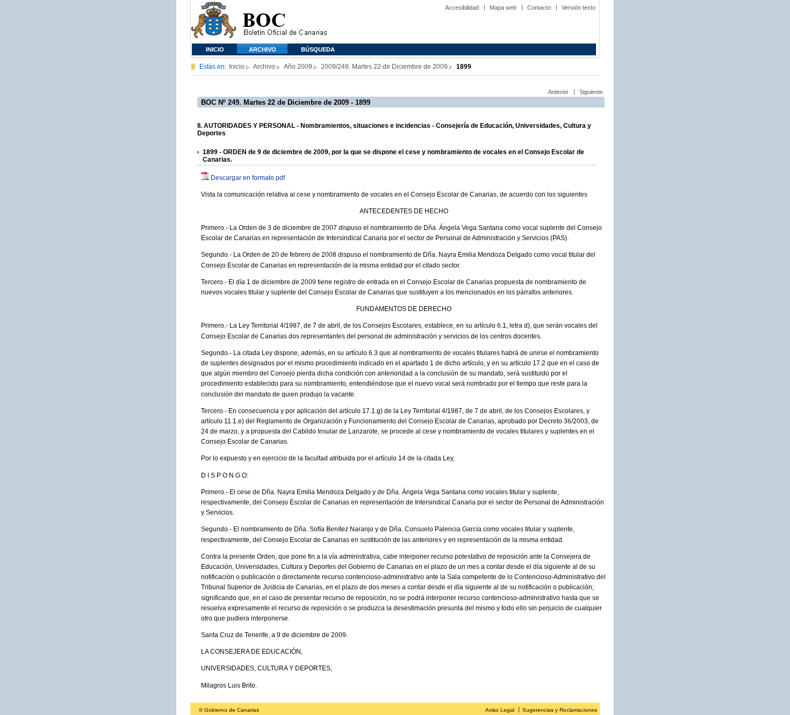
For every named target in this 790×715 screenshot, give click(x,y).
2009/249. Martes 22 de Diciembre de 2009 (384, 66)
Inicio (215, 49)
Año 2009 (298, 66)
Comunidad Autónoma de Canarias (213, 22)
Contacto (539, 7)
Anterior (558, 92)
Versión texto (578, 7)
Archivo (262, 49)
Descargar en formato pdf (248, 178)
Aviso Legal (499, 710)
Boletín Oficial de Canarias (284, 22)
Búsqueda (318, 49)
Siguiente (591, 92)
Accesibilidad (462, 7)
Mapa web (503, 7)
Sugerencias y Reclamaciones (559, 710)
